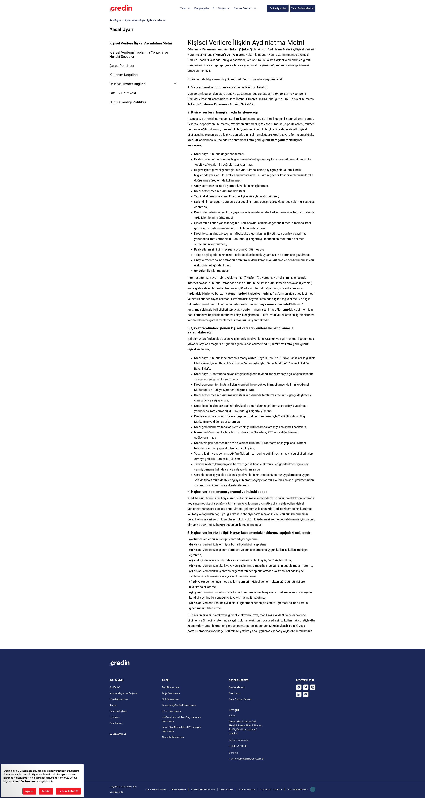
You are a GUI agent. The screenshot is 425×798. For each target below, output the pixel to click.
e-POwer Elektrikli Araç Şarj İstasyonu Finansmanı (181, 719)
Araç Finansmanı (170, 687)
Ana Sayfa (115, 20)
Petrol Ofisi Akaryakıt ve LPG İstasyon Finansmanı (181, 729)
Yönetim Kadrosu (119, 699)
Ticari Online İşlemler (302, 8)
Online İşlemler (278, 8)
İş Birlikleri (115, 717)
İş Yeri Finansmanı (171, 711)
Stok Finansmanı (170, 699)
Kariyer (113, 705)
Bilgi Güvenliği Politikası (128, 102)
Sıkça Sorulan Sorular (240, 699)
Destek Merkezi (237, 687)
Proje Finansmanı (171, 693)
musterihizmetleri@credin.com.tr (224, 625)
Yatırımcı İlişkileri (118, 711)
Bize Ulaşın (234, 693)
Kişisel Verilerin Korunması (203, 789)
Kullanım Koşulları (124, 75)
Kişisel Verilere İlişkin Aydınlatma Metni (145, 20)
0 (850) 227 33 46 (238, 746)
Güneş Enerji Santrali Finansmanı (179, 705)
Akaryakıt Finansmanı (173, 737)
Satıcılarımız (116, 723)
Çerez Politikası (122, 66)
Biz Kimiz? (115, 687)
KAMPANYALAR (118, 734)
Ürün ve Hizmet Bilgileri (297, 789)
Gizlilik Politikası (123, 93)
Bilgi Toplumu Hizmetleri (271, 789)
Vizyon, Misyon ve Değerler (124, 693)
